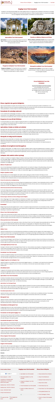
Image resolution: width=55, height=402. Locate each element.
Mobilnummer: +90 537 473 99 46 (8, 387)
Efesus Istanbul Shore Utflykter (45, 374)
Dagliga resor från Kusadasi (26, 369)
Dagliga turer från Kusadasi (41, 2)
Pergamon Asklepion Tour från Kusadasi (14, 66)
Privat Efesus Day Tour (43, 385)
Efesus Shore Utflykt (43, 382)
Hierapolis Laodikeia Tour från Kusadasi (41, 66)
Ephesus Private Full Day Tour (45, 379)
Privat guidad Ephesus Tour (44, 391)
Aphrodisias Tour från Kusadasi (14, 37)
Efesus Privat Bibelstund (44, 377)
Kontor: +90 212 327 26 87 (6, 390)
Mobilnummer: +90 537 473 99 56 (7, 385)
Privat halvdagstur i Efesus (44, 394)
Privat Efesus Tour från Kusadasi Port (46, 388)
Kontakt (53, 2)
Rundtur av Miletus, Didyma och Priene (41, 37)
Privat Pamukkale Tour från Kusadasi (28, 385)
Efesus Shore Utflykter (25, 2)
